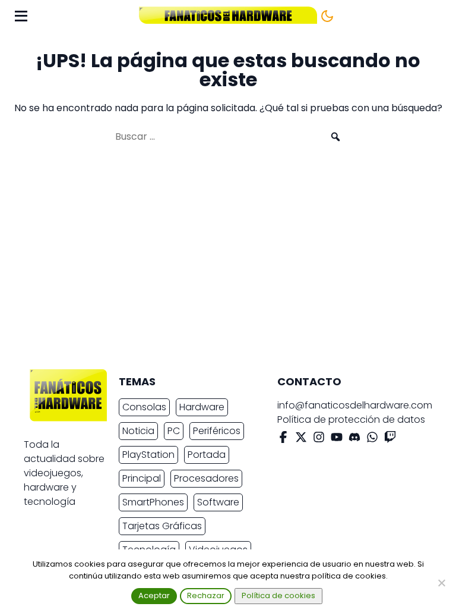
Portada (207, 454)
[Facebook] (283, 439)
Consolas (144, 407)
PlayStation (148, 454)
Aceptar (154, 595)
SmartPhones (153, 502)
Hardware (201, 407)
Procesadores (206, 478)
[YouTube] (337, 439)
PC (173, 431)
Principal (141, 478)
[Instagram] (319, 439)
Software (218, 502)
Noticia (138, 431)
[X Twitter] (301, 439)
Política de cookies (278, 595)
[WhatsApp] (372, 439)
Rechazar (205, 595)
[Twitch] (390, 439)
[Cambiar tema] (327, 16)
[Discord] (354, 439)
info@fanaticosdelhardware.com (354, 405)
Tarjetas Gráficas (162, 526)
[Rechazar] (441, 583)
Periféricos (216, 431)
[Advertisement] (219, 261)
